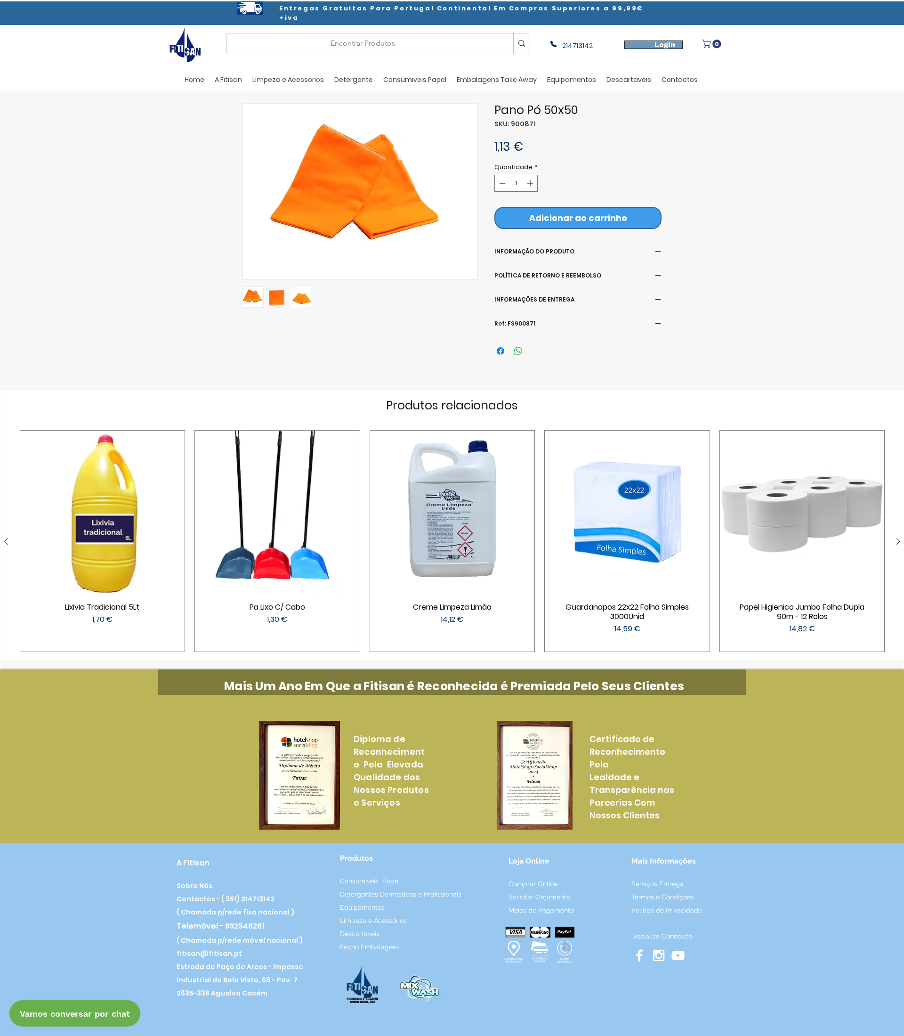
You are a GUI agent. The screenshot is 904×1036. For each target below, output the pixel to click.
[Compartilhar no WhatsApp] (518, 351)
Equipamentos (362, 907)
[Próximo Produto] (898, 541)
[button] (712, 44)
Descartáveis (360, 934)
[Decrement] (501, 183)
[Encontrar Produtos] (521, 43)
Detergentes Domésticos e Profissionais (400, 894)
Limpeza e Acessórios (373, 920)
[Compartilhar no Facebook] (500, 351)
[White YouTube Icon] (678, 955)
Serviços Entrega (658, 884)
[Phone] (553, 44)
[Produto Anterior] (6, 541)
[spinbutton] (516, 183)
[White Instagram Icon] (659, 955)
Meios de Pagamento (541, 910)
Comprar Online (532, 884)
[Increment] (531, 183)
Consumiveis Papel (370, 881)
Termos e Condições (662, 897)
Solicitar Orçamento (540, 897)
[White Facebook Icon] (639, 955)
